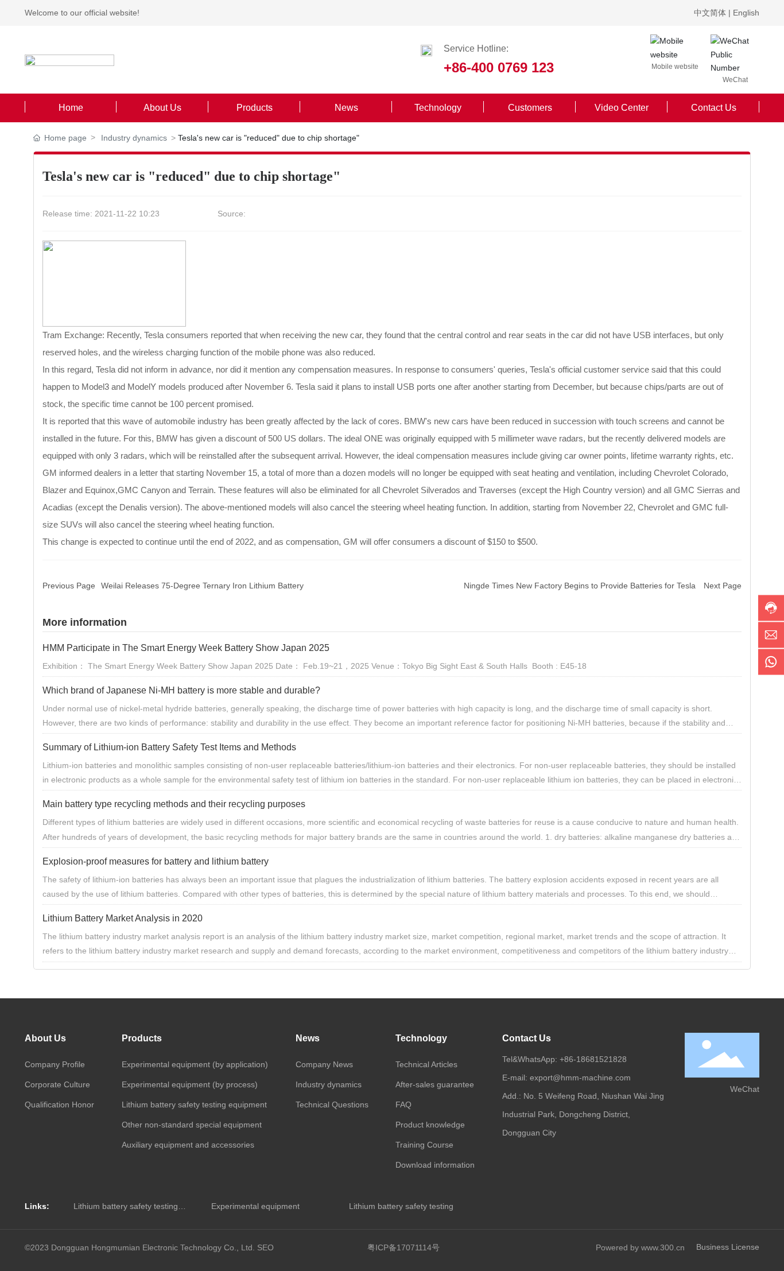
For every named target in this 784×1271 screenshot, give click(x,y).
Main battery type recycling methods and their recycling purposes (173, 804)
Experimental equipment (255, 1206)
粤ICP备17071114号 (403, 1247)
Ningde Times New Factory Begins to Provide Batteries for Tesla (580, 585)
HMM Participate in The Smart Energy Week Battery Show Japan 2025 (185, 648)
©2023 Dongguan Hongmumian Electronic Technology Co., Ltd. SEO (149, 1247)
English (746, 12)
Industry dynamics (134, 137)
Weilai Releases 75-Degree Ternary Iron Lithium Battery (202, 585)
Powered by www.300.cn (640, 1247)
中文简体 (711, 12)
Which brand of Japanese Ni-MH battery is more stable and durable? (181, 690)
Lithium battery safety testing (401, 1206)
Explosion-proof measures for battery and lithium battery (155, 861)
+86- (568, 1059)
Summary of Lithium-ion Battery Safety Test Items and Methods (169, 747)
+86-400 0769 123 (499, 67)
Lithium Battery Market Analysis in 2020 (122, 918)
